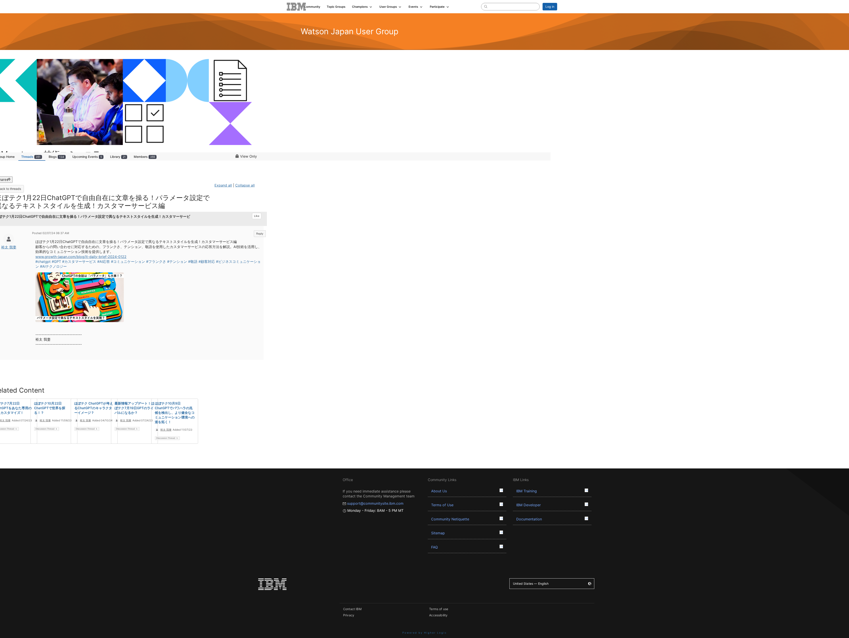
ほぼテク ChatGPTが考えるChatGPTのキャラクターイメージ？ (93, 408)
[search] (485, 6)
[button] (362, 6)
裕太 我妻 (8, 247)
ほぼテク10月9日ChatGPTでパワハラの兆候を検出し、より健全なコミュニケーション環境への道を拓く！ (175, 412)
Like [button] (256, 216)
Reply (259, 233)
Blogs (56, 157)
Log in (549, 6)
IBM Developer (528, 505)
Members (144, 157)
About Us (439, 491)
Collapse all (245, 185)
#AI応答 (103, 261)
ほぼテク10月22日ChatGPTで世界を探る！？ (49, 408)
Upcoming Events (87, 157)
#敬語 (192, 261)
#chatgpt (43, 261)
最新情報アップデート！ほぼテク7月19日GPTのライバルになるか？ (134, 408)
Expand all (223, 185)
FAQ (434, 547)
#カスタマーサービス (79, 261)
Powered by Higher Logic (424, 632)
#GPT (56, 261)
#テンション (177, 261)
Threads (30, 157)
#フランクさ (156, 261)
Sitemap (438, 533)
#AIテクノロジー (53, 266)
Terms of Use (442, 505)
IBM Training (526, 491)
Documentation (529, 519)
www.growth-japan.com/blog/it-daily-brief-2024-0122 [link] (80, 256)
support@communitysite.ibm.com (375, 503)
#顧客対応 (207, 261)
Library (118, 157)
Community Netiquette (450, 519)
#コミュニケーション (128, 261)
